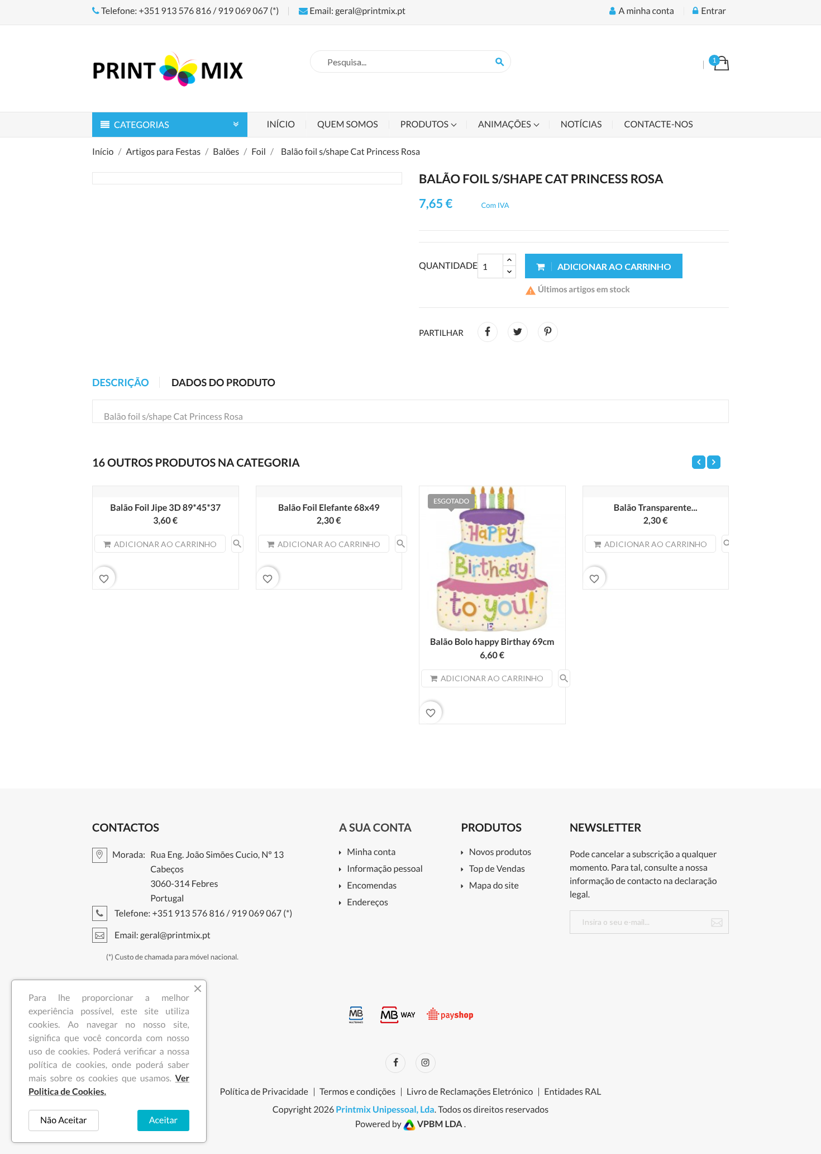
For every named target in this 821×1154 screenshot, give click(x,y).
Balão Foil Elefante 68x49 (329, 507)
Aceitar (163, 1120)
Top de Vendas (497, 869)
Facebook (395, 1063)
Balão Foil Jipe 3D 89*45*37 (165, 507)
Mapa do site (493, 886)
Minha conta (371, 852)
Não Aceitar (63, 1120)
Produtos (425, 124)
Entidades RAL (572, 1091)
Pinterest (548, 332)
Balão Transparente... (656, 507)
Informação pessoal (385, 869)
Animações (505, 124)
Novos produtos (500, 852)
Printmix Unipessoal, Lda (385, 1109)
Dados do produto (223, 382)
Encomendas (372, 886)
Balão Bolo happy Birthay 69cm (492, 642)
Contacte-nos (658, 124)
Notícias (581, 124)
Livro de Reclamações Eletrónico (470, 1091)
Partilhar (488, 332)
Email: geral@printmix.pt (356, 11)
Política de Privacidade (264, 1091)
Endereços (367, 903)
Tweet (518, 332)
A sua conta (375, 827)
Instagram (426, 1063)
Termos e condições (357, 1091)
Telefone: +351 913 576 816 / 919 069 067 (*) (189, 11)
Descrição (120, 382)
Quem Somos (347, 124)
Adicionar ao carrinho (613, 266)
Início (281, 124)
